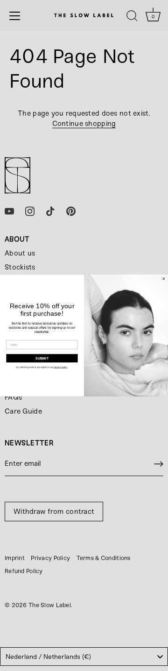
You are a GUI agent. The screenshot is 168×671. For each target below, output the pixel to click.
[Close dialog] (163, 279)
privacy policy (60, 367)
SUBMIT (42, 358)
